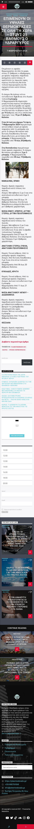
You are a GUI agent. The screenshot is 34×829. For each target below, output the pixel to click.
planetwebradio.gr (18, 347)
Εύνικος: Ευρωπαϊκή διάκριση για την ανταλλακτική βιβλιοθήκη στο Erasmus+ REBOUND (16, 383)
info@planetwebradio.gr (15, 788)
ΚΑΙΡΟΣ (15, 15)
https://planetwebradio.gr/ (16, 781)
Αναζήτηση (5, 358)
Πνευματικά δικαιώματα (15, 744)
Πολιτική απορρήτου (14, 755)
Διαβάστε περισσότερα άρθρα (15, 342)
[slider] (30, 1)
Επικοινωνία (10, 751)
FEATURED (6, 527)
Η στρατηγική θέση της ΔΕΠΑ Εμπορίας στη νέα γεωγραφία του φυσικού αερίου (15, 376)
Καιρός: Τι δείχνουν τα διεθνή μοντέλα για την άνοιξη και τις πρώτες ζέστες (14, 406)
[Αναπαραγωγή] (2, 2)
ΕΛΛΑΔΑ (9, 15)
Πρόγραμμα (10, 748)
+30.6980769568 (12, 784)
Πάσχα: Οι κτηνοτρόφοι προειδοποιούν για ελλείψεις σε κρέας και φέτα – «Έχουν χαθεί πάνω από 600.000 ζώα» (17, 398)
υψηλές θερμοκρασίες (17, 350)
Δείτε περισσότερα (10, 733)
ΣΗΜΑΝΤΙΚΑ (23, 15)
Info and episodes (17, 435)
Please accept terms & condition (13, 509)
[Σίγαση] (26, 2)
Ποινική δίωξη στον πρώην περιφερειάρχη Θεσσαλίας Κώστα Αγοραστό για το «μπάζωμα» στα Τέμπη (17, 668)
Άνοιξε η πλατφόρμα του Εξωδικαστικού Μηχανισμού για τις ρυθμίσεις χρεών (17, 641)
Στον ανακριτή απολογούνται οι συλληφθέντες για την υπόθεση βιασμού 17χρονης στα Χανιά (17, 603)
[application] (17, 2)
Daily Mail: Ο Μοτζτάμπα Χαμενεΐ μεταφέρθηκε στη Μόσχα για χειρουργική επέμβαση (15, 390)
